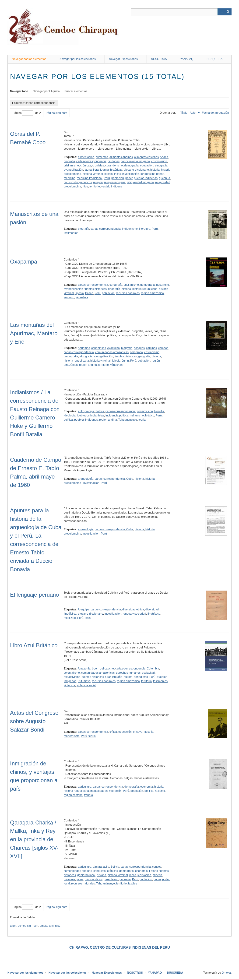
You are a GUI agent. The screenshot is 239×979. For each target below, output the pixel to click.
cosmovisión (159, 161)
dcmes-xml (25, 925)
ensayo (137, 731)
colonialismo (72, 672)
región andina (88, 364)
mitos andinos (93, 879)
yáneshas (82, 297)
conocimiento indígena (135, 161)
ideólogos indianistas (90, 415)
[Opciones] (221, 11)
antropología (86, 411)
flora (96, 169)
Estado (153, 871)
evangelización (73, 169)
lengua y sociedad (134, 613)
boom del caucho (103, 668)
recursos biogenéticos (78, 182)
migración (115, 790)
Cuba (129, 478)
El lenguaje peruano (34, 595)
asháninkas (98, 348)
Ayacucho (113, 348)
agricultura (84, 786)
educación (146, 165)
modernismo (72, 736)
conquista (99, 871)
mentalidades (99, 790)
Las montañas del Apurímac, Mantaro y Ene (33, 333)
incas (117, 174)
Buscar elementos (75, 91)
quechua (164, 178)
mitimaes (69, 879)
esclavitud (148, 672)
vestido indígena (111, 186)
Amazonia (84, 668)
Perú (107, 178)
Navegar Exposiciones (123, 59)
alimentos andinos (121, 157)
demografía (131, 165)
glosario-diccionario (136, 169)
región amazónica (152, 293)
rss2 (57, 925)
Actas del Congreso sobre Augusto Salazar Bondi (34, 721)
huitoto (128, 677)
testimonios (71, 233)
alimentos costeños (146, 157)
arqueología (85, 478)
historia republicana (145, 289)
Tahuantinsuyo (127, 419)
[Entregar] (228, 11)
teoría (142, 419)
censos (156, 866)
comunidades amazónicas (112, 352)
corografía (115, 284)
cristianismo (71, 165)
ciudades (114, 161)
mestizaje (70, 618)
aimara (97, 866)
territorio (94, 186)
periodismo (141, 677)
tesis (88, 618)
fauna (88, 169)
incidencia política (116, 415)
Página (17, 113)
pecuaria (125, 879)
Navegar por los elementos (29, 59)
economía (146, 786)
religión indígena (115, 182)
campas (163, 348)
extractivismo (72, 677)
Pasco (89, 293)
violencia (69, 685)
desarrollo (162, 284)
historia (155, 169)
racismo (160, 790)
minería (157, 875)
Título (183, 112)
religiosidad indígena (140, 182)
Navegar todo (19, 91)
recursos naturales (128, 293)
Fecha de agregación (215, 112)
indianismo (137, 415)
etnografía (161, 165)
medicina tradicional (89, 178)
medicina (69, 178)
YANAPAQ (186, 59)
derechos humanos (128, 672)
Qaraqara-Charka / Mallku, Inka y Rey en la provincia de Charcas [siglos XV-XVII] (34, 839)
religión (98, 182)
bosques (139, 348)
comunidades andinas (78, 871)
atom (13, 925)
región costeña (73, 795)
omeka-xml (47, 925)
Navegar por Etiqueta (46, 91)
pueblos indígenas (146, 178)
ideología (70, 415)
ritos (85, 186)
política (68, 419)
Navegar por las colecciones (78, 59)
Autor (193, 112)
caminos (151, 348)
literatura (144, 228)
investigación (130, 174)
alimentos (102, 157)
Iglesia (108, 174)
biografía (69, 161)
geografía (114, 289)
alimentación (86, 157)
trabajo (88, 795)
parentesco (111, 879)
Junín (125, 360)
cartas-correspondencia (91, 161)
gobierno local (86, 875)
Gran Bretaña (113, 677)
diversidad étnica (133, 609)
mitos (80, 879)
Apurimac (84, 348)
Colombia (153, 668)
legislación (144, 875)
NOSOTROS (159, 59)
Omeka (226, 972)
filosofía (159, 411)
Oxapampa (23, 261)
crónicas (85, 165)
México (149, 415)
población (117, 178)
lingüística (154, 613)
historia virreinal (93, 174)
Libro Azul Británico (33, 645)
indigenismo (130, 228)
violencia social (86, 685)
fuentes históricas (111, 169)
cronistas (98, 165)
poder (129, 178)
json (35, 925)
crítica (113, 731)
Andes (164, 157)
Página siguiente (56, 113)
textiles (132, 883)
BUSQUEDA (214, 59)
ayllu (106, 866)
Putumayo (84, 681)
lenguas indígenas (152, 174)
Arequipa (83, 609)
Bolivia (99, 411)
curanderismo (114, 165)
